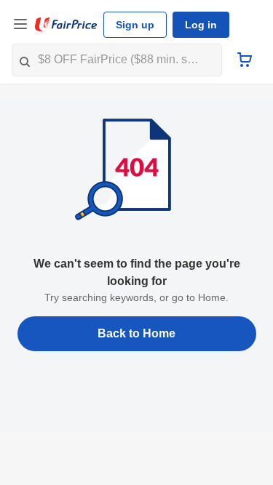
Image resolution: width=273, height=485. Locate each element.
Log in (201, 25)
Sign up (135, 25)
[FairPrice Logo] (66, 24)
